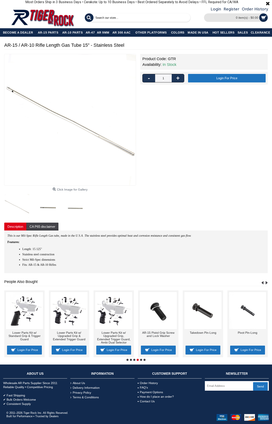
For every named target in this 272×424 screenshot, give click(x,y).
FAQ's (144, 387)
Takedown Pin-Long (203, 332)
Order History (149, 383)
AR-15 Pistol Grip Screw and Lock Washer (158, 334)
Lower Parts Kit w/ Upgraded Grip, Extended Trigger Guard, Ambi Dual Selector (113, 337)
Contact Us (147, 401)
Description (15, 226)
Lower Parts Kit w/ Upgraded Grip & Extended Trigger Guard (69, 336)
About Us (79, 383)
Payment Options (151, 392)
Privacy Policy (82, 392)
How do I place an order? (157, 396)
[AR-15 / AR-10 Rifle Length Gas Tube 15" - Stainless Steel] (70, 120)
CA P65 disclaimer (42, 226)
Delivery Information (86, 387)
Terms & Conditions (86, 397)
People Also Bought (21, 282)
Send (260, 386)
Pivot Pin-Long (247, 332)
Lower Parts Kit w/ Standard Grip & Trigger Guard (24, 336)
